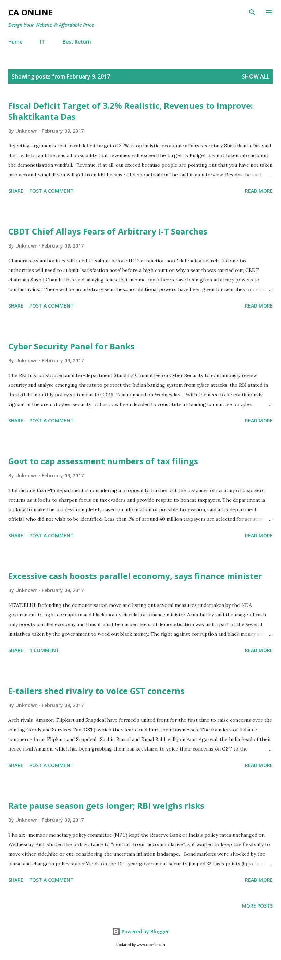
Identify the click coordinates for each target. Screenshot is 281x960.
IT (42, 41)
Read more (259, 191)
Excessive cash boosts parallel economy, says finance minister (135, 575)
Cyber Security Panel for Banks (71, 346)
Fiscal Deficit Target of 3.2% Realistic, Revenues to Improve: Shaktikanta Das (130, 111)
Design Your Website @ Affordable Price (51, 25)
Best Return (77, 41)
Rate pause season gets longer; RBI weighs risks (106, 805)
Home (15, 41)
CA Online (30, 12)
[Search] (252, 12)
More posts (257, 905)
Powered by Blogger (144, 931)
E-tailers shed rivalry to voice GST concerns (96, 690)
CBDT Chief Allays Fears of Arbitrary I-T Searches (107, 231)
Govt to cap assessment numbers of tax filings (103, 461)
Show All (255, 76)
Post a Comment (51, 191)
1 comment (44, 650)
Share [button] (15, 191)
